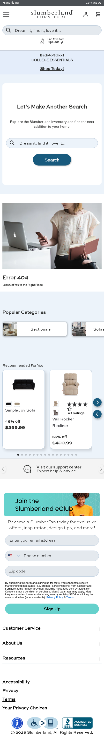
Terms (70, 597)
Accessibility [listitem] (16, 681)
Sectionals (40, 329)
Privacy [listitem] (10, 690)
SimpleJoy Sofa (20, 410)
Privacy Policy (54, 597)
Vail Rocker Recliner (63, 422)
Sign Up (52, 609)
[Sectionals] (10, 329)
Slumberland (39, 732)
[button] (98, 14)
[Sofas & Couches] (79, 329)
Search (52, 160)
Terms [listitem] (8, 699)
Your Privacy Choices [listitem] (24, 708)
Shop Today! (52, 68)
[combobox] (52, 30)
